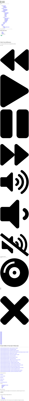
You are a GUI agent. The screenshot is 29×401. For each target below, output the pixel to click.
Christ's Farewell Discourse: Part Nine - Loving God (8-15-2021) (8, 358)
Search (1, 3)
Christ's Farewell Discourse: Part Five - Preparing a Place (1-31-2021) (8, 353)
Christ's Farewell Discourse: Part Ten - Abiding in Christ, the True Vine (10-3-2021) (10, 359)
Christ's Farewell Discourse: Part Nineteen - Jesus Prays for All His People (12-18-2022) (10, 371)
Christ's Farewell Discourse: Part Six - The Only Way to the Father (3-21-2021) (9, 354)
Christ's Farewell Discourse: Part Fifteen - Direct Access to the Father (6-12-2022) (10, 366)
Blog (2, 387)
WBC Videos (3, 398)
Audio (2, 32)
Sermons (3, 33)
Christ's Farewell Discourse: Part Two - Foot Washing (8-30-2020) (8, 349)
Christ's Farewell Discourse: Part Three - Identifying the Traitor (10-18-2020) (9, 350)
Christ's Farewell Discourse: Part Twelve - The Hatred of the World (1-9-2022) (9, 362)
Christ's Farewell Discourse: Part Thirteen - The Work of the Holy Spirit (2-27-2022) (10, 363)
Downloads (3, 385)
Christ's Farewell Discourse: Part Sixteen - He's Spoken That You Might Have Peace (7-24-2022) (11, 367)
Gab (2, 397)
